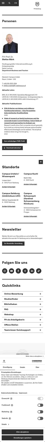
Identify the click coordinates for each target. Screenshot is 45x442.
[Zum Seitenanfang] (41, 162)
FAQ (6, 309)
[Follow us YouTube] (11, 271)
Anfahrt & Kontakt (8, 187)
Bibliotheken (10, 304)
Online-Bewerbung (13, 294)
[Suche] (9, 3)
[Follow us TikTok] (38, 271)
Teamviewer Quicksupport (17, 330)
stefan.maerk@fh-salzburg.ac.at (15, 86)
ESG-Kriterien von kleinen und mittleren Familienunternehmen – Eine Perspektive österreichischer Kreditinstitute (19, 111)
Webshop (9, 315)
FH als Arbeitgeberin (14, 320)
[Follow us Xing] (25, 271)
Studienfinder (11, 299)
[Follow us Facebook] (18, 271)
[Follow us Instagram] (4, 271)
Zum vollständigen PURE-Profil (14, 141)
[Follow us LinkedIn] (32, 271)
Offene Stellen (11, 325)
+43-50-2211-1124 (10, 83)
